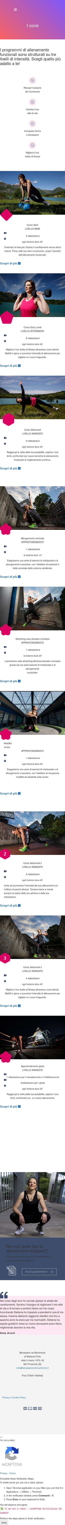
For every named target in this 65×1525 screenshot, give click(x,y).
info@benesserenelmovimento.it (32, 1367)
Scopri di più (9, 263)
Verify (4, 1522)
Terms (12, 1473)
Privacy (3, 1473)
